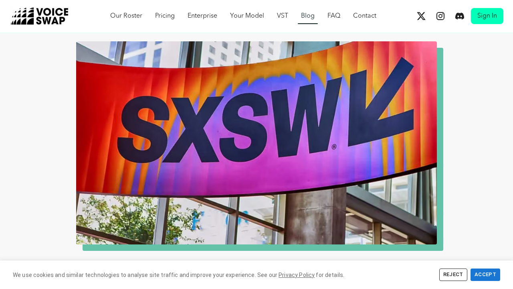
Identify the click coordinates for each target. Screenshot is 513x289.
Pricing (165, 16)
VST (282, 16)
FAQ (333, 16)
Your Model (247, 16)
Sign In (487, 16)
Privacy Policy (297, 275)
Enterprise (202, 16)
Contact (364, 16)
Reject (453, 274)
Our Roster (126, 16)
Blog (308, 16)
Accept (485, 274)
